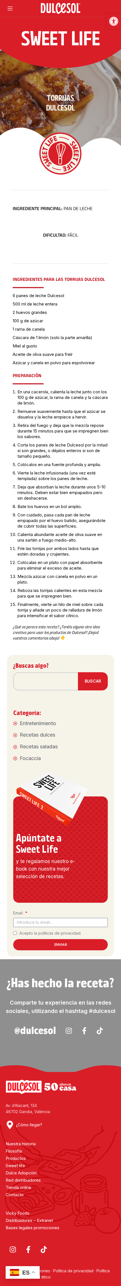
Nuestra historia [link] (21, 1143)
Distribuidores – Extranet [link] (29, 1220)
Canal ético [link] (40, 1277)
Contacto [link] (15, 1194)
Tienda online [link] (18, 1187)
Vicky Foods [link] (18, 1213)
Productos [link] (16, 1158)
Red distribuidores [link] (23, 1180)
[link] (113, 21)
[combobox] (49, 681)
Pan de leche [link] (53, 208)
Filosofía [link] (14, 1151)
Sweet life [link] (15, 1165)
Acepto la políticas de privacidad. (50, 933)
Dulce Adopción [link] (21, 1172)
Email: (18, 913)
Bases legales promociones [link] (32, 1227)
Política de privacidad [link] (73, 1270)
